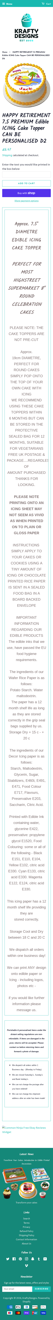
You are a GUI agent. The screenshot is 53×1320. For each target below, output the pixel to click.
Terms (27, 1223)
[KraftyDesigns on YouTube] (45, 1259)
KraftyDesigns (29, 1298)
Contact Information (26, 1239)
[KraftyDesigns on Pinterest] (20, 1259)
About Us (26, 1243)
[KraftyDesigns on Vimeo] (26, 1266)
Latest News (27, 1154)
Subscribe (41, 1289)
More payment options (27, 200)
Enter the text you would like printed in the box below (26, 167)
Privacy (26, 1227)
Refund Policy (26, 1231)
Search (26, 1218)
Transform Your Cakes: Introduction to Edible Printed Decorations (26, 1162)
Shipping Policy (26, 1235)
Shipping (7, 155)
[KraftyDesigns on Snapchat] (32, 1259)
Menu (9, 4)
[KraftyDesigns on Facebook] (14, 1259)
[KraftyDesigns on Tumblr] (38, 1259)
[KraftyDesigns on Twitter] (7, 1259)
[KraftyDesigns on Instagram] (26, 1259)
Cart (48, 4)
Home (4, 52)
